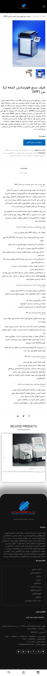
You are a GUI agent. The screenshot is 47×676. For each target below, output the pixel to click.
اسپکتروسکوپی (21, 153)
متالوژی (36, 156)
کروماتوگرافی (36, 594)
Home (43, 16)
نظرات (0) (23, 173)
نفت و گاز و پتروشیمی (17, 156)
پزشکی (38, 576)
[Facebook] (29, 416)
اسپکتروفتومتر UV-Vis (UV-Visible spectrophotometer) (23, 472)
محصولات (29, 156)
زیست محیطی (36, 587)
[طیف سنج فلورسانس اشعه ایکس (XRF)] (40, 73)
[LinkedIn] (18, 416)
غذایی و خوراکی (35, 590)
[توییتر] (23, 416)
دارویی (38, 580)
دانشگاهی (35, 16)
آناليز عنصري (32, 153)
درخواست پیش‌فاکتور (34, 142)
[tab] (23, 169)
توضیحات (23, 168)
